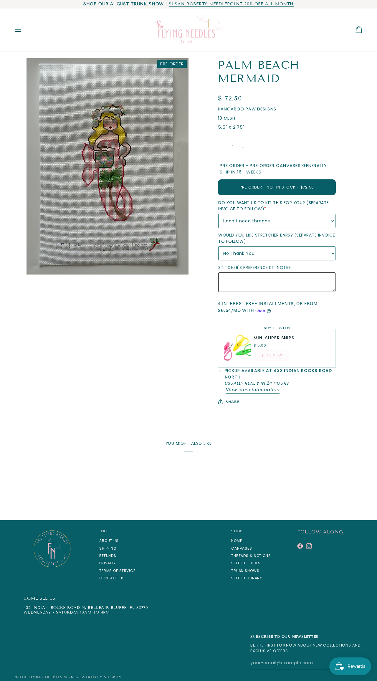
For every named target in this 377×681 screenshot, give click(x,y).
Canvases (241, 548)
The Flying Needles (40, 677)
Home (236, 540)
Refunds (107, 555)
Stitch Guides (246, 563)
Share (232, 401)
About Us (109, 540)
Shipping (108, 548)
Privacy (107, 563)
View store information (253, 390)
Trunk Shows (245, 570)
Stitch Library (246, 578)
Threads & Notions (251, 555)
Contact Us (112, 578)
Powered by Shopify (99, 677)
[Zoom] (37, 263)
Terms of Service (117, 570)
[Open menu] (23, 30)
